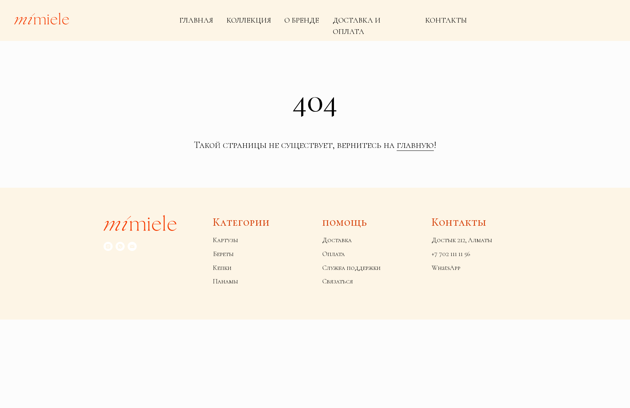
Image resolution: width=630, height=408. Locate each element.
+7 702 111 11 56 (451, 254)
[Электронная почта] (132, 246)
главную (415, 144)
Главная (196, 20)
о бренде (301, 20)
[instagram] (108, 246)
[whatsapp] (120, 246)
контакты (446, 20)
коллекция (248, 20)
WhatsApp (446, 268)
